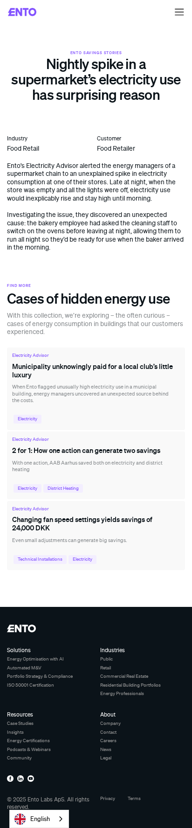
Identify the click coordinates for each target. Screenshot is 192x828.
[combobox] (39, 819)
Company (110, 723)
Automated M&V (24, 667)
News (105, 749)
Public (106, 658)
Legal (105, 757)
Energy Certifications (28, 740)
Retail (105, 667)
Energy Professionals (122, 693)
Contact (108, 732)
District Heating (63, 488)
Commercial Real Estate (124, 676)
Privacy (107, 798)
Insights (15, 732)
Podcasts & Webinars (29, 749)
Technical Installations (40, 559)
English (40, 818)
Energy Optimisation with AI (35, 658)
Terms (134, 798)
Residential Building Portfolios (130, 685)
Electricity (27, 418)
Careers (108, 740)
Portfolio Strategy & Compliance (40, 676)
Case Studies (20, 723)
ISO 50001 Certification (30, 685)
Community (19, 757)
